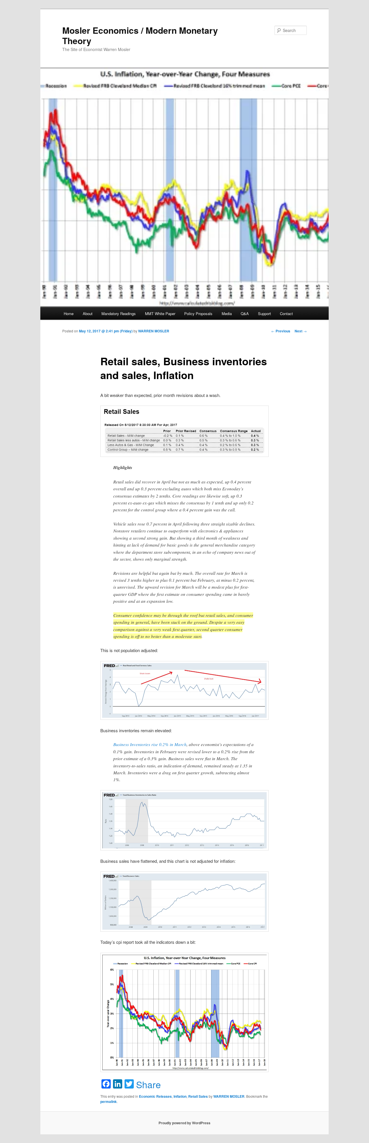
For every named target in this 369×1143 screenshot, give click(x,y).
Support (264, 313)
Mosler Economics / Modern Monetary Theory (140, 35)
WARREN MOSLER (153, 331)
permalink (108, 1101)
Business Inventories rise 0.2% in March (150, 744)
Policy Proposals (198, 313)
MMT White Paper (160, 313)
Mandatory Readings (118, 313)
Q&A (245, 313)
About (88, 313)
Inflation (180, 1096)
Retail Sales (198, 1096)
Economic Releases (155, 1096)
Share (148, 1084)
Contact (286, 313)
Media (227, 313)
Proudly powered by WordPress (184, 1122)
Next (301, 331)
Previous (280, 331)
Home (69, 313)
